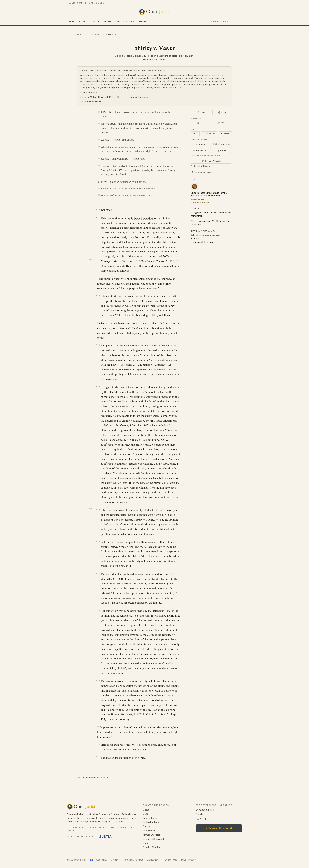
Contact (115, 860)
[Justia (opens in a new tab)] (105, 836)
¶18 (98, 610)
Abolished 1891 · (198, 200)
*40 (90, 509)
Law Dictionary (150, 818)
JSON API (201, 818)
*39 (90, 260)
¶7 (99, 181)
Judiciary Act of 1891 (200, 202)
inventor (195, 238)
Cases (71, 21)
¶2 (99, 123)
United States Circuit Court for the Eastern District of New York (154, 55)
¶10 (98, 209)
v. (156, 261)
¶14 (98, 386)
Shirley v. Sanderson (139, 97)
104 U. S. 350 (135, 261)
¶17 (98, 573)
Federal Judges (151, 822)
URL (195, 134)
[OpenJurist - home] (154, 12)
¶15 (98, 509)
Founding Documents (154, 839)
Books (143, 21)
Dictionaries (125, 21)
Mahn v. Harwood (99, 97)
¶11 (98, 217)
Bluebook (225, 134)
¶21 (98, 757)
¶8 (99, 188)
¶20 (98, 744)
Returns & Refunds (133, 860)
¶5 (99, 158)
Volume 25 (95, 34)
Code (82, 21)
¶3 (99, 139)
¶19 (98, 680)
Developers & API (205, 809)
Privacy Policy (188, 860)
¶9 (99, 195)
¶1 (99, 112)
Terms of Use (170, 860)
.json (90, 777)
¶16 (98, 541)
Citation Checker (152, 847)
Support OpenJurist (219, 828)
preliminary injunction (140, 218)
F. (104, 34)
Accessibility (98, 860)
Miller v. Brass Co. (118, 97)
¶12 (98, 295)
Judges (108, 21)
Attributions (153, 860)
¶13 (98, 345)
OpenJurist (82, 34)
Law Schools (149, 830)
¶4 (99, 147)
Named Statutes (151, 835)
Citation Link (209, 134)
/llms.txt (200, 814)
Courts (95, 21)
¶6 (99, 165)
